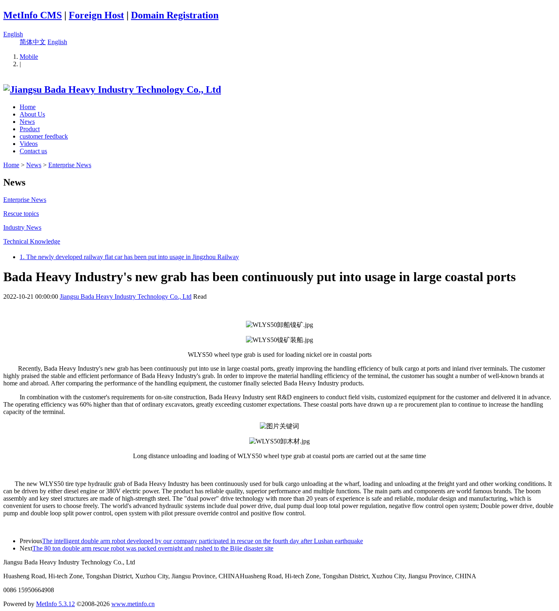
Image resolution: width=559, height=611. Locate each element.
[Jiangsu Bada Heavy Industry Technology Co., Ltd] (112, 89)
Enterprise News (69, 164)
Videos (29, 143)
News (27, 121)
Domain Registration (175, 15)
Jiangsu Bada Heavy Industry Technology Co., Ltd (126, 296)
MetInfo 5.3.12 (55, 603)
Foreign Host (96, 15)
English (13, 34)
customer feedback (44, 136)
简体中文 (33, 41)
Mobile (29, 56)
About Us (32, 114)
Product (30, 128)
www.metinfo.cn (133, 603)
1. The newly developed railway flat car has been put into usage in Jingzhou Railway (129, 256)
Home (28, 106)
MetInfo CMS (32, 15)
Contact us (33, 151)
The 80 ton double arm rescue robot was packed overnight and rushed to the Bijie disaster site (152, 548)
